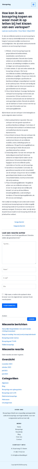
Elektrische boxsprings (9, 396)
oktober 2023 (6, 367)
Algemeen (5, 383)
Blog (3, 386)
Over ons (19, 437)
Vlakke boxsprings (8, 344)
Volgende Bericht (19, 226)
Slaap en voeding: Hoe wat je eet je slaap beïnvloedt (19, 334)
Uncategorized (7, 403)
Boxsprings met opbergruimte (12, 389)
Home (19, 427)
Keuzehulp (19, 432)
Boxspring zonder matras (10, 338)
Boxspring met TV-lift (9, 341)
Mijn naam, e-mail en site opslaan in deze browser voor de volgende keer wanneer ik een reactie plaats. (17, 297)
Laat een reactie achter (9, 31)
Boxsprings (19, 429)
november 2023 (7, 364)
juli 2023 (4, 370)
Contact (19, 439)
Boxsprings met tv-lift (9, 393)
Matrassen (5, 399)
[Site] (19, 287)
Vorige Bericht (19, 222)
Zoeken (4, 316)
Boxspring (6, 4)
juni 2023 (5, 374)
